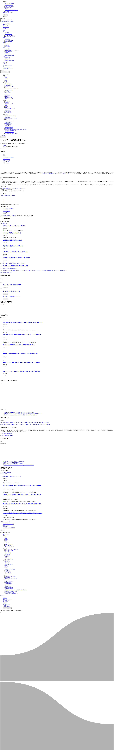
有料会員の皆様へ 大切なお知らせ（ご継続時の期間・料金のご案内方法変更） (19, 414)
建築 (4, 47)
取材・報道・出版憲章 (7, 599)
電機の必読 (7, 39)
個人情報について (6, 600)
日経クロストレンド (9, 6)
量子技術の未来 (8, 34)
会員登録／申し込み (9, 132)
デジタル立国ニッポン (10, 36)
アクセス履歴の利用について (11, 133)
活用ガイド (7, 110)
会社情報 (7, 11)
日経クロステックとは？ (8, 12)
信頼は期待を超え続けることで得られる (13, 246)
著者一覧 (7, 102)
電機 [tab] (3, 472)
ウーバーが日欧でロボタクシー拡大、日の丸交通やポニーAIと (19, 344)
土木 (4, 56)
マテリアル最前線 (9, 40)
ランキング (5, 25)
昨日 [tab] (4, 473)
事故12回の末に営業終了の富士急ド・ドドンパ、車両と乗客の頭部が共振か (22, 504)
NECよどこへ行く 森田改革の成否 (12, 284)
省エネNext (7, 52)
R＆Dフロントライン (9, 86)
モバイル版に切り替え (7, 608)
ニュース (7, 91)
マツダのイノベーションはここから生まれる (14, 225)
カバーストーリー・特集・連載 (12, 88)
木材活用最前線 (8, 51)
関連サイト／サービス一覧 (11, 118)
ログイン (4, 16)
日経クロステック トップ (8, 524)
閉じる (2, 70)
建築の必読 (7, 48)
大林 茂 (4, 145)
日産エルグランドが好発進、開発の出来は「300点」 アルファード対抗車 (22, 494)
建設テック (7, 53)
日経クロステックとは (10, 108)
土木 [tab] (10, 472)
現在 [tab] (1, 473)
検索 (6, 107)
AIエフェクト (8, 85)
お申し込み (5, 14)
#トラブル (5, 63)
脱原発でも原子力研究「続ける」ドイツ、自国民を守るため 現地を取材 (21, 362)
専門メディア (6, 27)
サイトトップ (6, 74)
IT (3, 31)
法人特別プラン (8, 112)
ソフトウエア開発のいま (10, 35)
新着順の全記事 (8, 97)
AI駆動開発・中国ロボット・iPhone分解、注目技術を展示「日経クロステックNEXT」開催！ (22, 413)
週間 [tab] (6, 473)
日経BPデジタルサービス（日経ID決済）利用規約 (15, 129)
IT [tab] (0, 472)
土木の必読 (7, 57)
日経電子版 (7, 117)
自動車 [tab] (5, 472)
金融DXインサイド (9, 83)
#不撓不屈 (5, 62)
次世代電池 (7, 46)
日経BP (4, 1)
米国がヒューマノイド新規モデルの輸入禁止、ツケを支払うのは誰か (20, 353)
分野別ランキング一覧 (5, 521)
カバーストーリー (6, 24)
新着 (4, 30)
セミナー (7, 106)
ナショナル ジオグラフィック (11, 10)
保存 (4, 155)
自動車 (4, 42)
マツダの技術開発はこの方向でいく (12, 233)
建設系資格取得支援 (9, 55)
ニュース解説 (8, 92)
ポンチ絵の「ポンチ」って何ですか (12, 476)
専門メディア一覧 (9, 98)
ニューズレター (6, 23)
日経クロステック (9, 5)
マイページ (5, 28)
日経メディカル (8, 7)
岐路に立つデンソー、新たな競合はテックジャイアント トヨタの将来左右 (22, 334)
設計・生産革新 (6, 525)
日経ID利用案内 (6, 606)
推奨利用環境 (8, 122)
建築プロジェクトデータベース (12, 50)
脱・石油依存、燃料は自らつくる (11, 291)
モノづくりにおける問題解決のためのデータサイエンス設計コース (54, 173)
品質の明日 (2, 135)
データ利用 (5, 601)
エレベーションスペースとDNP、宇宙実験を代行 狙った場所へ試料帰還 (21, 371)
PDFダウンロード (9, 103)
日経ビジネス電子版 (9, 3)
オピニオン (7, 93)
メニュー (2, 18)
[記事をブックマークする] (3, 229)
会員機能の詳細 (8, 123)
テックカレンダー (9, 90)
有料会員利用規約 (9, 128)
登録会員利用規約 (9, 127)
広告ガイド (5, 605)
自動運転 (7, 45)
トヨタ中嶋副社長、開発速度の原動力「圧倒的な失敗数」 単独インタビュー (22, 322)
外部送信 (5, 603)
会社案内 (5, 598)
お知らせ (7, 96)
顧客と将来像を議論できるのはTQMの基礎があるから (16, 257)
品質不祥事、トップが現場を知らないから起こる (15, 251)
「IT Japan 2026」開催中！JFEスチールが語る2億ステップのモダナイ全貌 (18, 412)
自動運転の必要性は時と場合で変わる (12, 240)
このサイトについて (9, 120)
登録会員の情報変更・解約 (11, 130)
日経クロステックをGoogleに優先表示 (8, 215)
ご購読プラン (8, 111)
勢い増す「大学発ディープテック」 (12, 296)
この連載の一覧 (3, 223)
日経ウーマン (8, 8)
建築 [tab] (8, 472)
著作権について (6, 604)
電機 (4, 37)
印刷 (4, 154)
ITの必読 (7, 32)
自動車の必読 (8, 44)
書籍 (6, 105)
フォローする (3, 136)
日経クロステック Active (10, 115)
